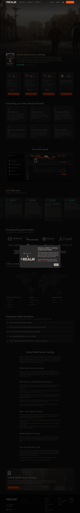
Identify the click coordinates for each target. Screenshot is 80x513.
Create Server (70, 2)
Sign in (59, 2)
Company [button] (37, 2)
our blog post (44, 260)
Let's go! (56, 264)
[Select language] (63, 2)
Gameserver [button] (22, 2)
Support (52, 2)
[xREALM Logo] (11, 2)
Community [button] (30, 2)
